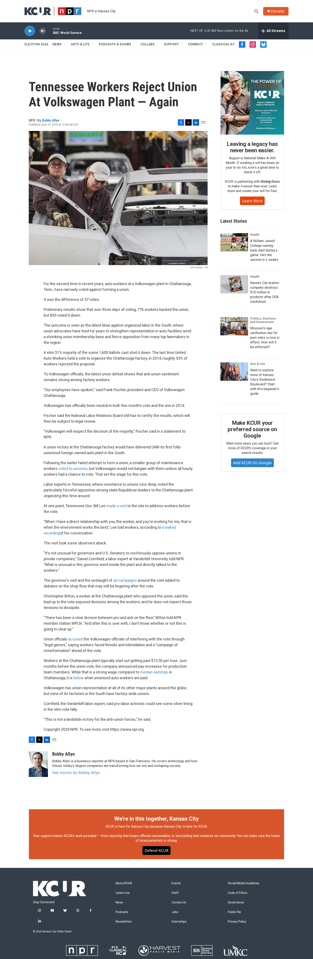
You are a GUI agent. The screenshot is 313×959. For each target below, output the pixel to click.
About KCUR (124, 883)
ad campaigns (125, 580)
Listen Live (123, 892)
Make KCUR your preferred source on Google (252, 429)
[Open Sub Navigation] (65, 44)
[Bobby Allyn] (38, 764)
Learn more (252, 200)
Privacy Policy (237, 921)
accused (75, 639)
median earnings (154, 672)
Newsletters (124, 921)
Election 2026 (36, 44)
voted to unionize (73, 468)
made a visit (116, 506)
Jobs (175, 912)
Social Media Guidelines (243, 883)
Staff (175, 892)
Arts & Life (80, 44)
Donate (277, 11)
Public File (234, 912)
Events (176, 883)
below (78, 678)
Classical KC (223, 44)
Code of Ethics (237, 892)
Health (254, 234)
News (57, 44)
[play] (29, 31)
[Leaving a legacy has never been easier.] (252, 103)
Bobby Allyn (50, 120)
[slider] (49, 31)
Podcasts (122, 912)
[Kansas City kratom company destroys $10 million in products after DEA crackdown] (234, 284)
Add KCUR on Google (252, 462)
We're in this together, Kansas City (156, 818)
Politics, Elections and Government (263, 320)
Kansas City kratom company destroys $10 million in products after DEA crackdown (264, 292)
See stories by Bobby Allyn (76, 772)
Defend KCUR (156, 850)
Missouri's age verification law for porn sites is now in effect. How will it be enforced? (264, 337)
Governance (236, 902)
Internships (179, 921)
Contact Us (179, 902)
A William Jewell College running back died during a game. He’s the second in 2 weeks (264, 250)
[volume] (42, 31)
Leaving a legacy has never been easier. (252, 147)
